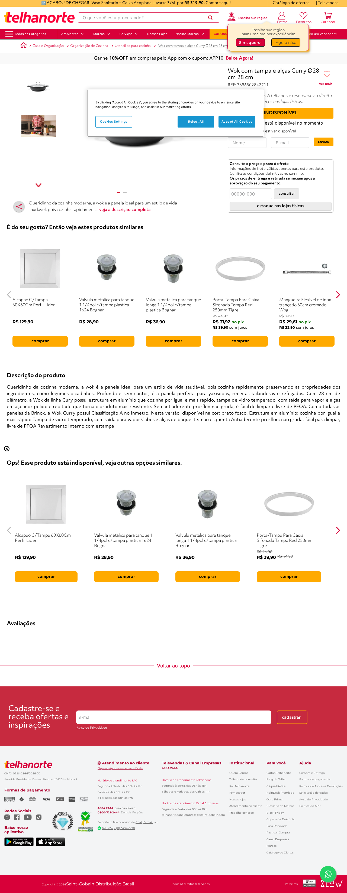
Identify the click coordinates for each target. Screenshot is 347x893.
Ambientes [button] (69, 34)
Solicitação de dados (313, 792)
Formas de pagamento (315, 779)
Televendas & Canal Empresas (191, 763)
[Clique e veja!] (326, 85)
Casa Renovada (276, 826)
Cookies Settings (113, 121)
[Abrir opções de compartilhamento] (19, 206)
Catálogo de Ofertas (280, 852)
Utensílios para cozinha (133, 46)
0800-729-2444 (109, 812)
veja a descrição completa (125, 210)
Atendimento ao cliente (245, 806)
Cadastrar (291, 717)
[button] (30, 34)
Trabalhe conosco (241, 812)
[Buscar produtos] (211, 17)
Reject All (196, 121)
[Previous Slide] (9, 294)
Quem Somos (238, 773)
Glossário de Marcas (280, 806)
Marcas (271, 846)
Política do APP (309, 806)
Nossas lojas (237, 799)
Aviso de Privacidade (92, 727)
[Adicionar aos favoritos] (326, 74)
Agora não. (286, 43)
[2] (125, 193)
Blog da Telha (275, 779)
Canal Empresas (277, 839)
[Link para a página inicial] (23, 46)
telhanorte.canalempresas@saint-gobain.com (193, 815)
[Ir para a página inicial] (39, 18)
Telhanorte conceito (243, 779)
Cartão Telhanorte (278, 773)
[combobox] (148, 17)
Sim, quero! (250, 43)
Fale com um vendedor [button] (317, 34)
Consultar (287, 193)
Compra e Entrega (312, 773)
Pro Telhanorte (239, 786)
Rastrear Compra (278, 832)
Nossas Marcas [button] (187, 34)
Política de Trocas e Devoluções (321, 786)
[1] (118, 193)
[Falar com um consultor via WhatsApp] (328, 874)
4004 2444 (105, 808)
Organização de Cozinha (89, 46)
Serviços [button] (126, 34)
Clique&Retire (275, 786)
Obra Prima (274, 799)
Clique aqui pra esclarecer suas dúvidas (120, 768)
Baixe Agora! (239, 58)
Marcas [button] (99, 34)
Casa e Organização (48, 46)
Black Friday (275, 812)
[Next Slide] (338, 294)
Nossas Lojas (157, 34)
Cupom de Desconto (280, 819)
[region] (175, 113)
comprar (40, 341)
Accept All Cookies (236, 121)
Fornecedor (237, 792)
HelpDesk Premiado (280, 792)
